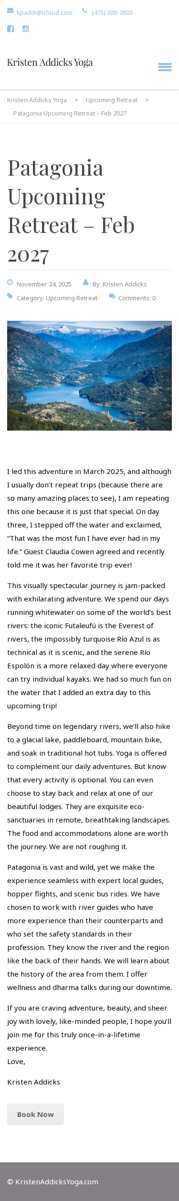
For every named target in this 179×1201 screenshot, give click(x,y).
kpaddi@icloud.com (45, 12)
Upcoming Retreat (71, 298)
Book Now (35, 1114)
